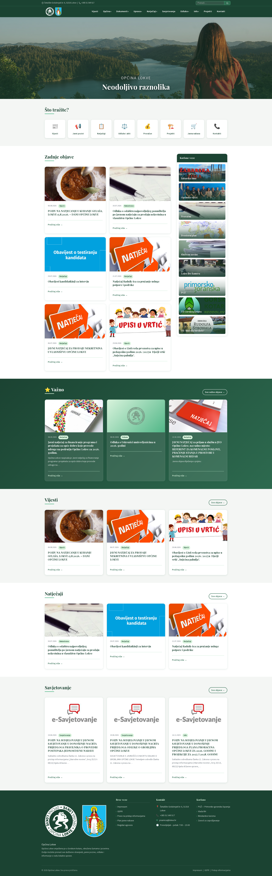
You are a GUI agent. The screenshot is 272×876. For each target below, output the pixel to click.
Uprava (137, 11)
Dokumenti (122, 11)
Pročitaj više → (55, 224)
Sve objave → (218, 502)
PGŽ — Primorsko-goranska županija (214, 806)
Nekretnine (129, 206)
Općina (106, 11)
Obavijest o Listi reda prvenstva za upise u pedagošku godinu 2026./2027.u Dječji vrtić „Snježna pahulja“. (139, 352)
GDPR (120, 811)
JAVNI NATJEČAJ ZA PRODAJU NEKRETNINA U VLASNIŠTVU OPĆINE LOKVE (75, 350)
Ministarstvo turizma (206, 816)
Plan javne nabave (125, 820)
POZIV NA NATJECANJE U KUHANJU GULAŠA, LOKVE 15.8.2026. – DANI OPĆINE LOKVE (75, 212)
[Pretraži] (227, 3)
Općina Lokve (54, 870)
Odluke (184, 11)
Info (196, 11)
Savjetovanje (168, 11)
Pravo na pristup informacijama (131, 816)
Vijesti (95, 11)
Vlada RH (202, 811)
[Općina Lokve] (53, 11)
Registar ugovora (125, 825)
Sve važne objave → (215, 392)
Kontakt (221, 11)
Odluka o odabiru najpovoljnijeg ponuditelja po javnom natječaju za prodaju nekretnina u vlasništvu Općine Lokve (139, 214)
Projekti (208, 11)
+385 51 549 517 (87, 2)
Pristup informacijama (221, 870)
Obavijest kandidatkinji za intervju (68, 281)
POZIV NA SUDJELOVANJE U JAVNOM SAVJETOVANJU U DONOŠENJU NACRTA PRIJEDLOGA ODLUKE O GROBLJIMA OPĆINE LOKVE (134, 745)
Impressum (122, 806)
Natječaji (151, 11)
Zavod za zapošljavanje (209, 820)
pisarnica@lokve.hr (167, 820)
